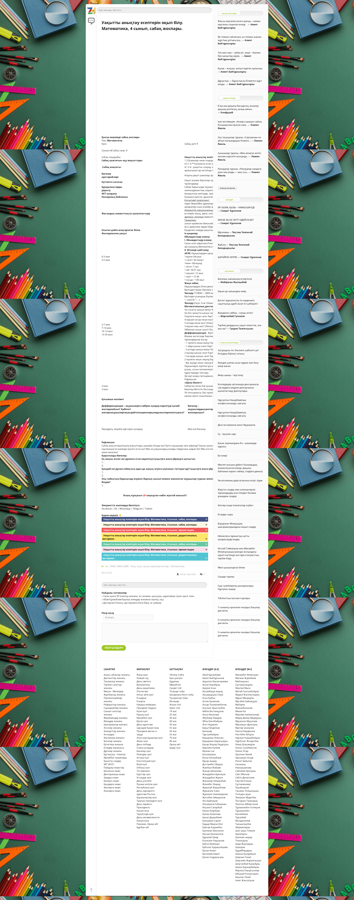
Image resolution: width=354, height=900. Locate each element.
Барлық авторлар (227, 188)
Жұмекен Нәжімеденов (215, 794)
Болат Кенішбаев (211, 757)
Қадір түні (175, 747)
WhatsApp (125, 508)
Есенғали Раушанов (213, 840)
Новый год (142, 678)
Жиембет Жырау (211, 784)
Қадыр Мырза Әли (212, 824)
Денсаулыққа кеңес (114, 774)
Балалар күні (144, 751)
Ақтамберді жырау (212, 691)
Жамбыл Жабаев (211, 767)
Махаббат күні (144, 717)
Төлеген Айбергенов (246, 804)
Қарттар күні (143, 774)
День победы (144, 744)
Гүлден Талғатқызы (241, 328)
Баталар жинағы (113, 741)
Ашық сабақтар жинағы (117, 674)
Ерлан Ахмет (209, 850)
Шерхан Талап (243, 857)
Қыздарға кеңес (112, 784)
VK (115, 508)
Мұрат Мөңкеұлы (244, 697)
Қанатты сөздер (112, 761)
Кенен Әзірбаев (211, 810)
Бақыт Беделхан (211, 727)
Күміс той (175, 707)
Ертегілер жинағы (113, 744)
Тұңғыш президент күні (149, 800)
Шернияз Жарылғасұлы (248, 860)
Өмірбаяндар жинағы (115, 717)
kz (107, 566)
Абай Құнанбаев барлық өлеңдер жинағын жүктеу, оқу (133, 599)
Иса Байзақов (210, 800)
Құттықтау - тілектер (115, 754)
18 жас (173, 711)
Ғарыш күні (143, 714)
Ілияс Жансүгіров (244, 880)
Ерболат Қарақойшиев (215, 847)
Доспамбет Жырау (212, 764)
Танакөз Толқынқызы (247, 790)
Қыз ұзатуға (176, 678)
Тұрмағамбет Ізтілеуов (247, 807)
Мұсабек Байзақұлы (246, 701)
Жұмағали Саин (211, 790)
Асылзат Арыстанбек (213, 707)
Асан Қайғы (208, 697)
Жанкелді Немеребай (214, 780)
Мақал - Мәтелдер (113, 691)
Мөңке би (240, 711)
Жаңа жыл (142, 674)
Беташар (174, 701)
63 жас (173, 734)
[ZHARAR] (91, 9)
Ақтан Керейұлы (211, 684)
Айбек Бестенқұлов (212, 711)
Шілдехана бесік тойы (182, 694)
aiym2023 (191, 574)
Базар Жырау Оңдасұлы (215, 744)
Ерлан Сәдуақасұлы (213, 857)
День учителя (144, 780)
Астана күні (143, 757)
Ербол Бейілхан (211, 843)
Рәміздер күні (144, 754)
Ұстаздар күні (144, 777)
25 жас (173, 714)
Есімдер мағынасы (114, 747)
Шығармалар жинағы (115, 724)
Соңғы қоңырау (145, 747)
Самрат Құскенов (231, 210)
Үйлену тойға (177, 674)
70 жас (173, 737)
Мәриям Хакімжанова (247, 714)
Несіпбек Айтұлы (244, 734)
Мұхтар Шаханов (244, 727)
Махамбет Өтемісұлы (246, 674)
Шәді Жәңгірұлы (244, 843)
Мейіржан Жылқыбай (234, 282)
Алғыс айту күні (145, 694)
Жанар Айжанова (212, 770)
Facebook (107, 508)
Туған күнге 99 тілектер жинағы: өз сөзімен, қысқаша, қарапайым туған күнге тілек (148, 596)
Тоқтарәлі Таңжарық (246, 800)
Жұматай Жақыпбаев (214, 787)
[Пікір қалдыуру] (91, 20)
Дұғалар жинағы (113, 751)
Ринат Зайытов (243, 761)
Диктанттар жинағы (114, 678)
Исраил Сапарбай (212, 807)
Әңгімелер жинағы (114, 737)
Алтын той (175, 704)
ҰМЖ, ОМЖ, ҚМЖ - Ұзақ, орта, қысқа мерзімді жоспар (139, 566)
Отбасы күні (143, 767)
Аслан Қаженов (210, 701)
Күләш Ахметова (211, 814)
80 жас (173, 741)
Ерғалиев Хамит (211, 853)
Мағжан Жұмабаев (245, 678)
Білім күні (142, 764)
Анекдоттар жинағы (114, 731)
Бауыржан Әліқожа (212, 737)
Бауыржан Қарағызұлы (215, 741)
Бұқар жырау (209, 761)
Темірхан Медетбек (245, 797)
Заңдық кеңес (111, 777)
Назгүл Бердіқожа (245, 731)
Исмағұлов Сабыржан (214, 804)
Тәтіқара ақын (243, 794)
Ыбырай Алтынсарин (246, 873)
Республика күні (145, 787)
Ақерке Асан (209, 688)
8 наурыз (142, 697)
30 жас (173, 717)
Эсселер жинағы (113, 727)
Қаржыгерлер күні (147, 797)
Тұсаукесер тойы (179, 697)
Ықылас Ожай (243, 877)
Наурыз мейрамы (146, 704)
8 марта (141, 701)
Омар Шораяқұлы (245, 744)
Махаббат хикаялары (115, 757)
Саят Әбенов (242, 774)
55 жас (173, 727)
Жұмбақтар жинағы (114, 694)
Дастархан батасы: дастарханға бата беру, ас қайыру (132, 602)
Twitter (149, 508)
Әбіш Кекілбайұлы (212, 721)
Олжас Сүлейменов (246, 747)
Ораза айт (175, 744)
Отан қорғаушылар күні (149, 737)
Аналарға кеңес (112, 790)
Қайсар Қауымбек (212, 827)
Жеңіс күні (142, 741)
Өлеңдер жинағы (113, 721)
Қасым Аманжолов (212, 833)
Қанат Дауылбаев (212, 817)
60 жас (173, 731)
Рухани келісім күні (147, 784)
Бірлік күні (142, 721)
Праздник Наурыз (146, 707)
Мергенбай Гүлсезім (233, 316)
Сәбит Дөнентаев (244, 777)
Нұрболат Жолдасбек (247, 741)
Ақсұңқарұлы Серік (212, 694)
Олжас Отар (241, 751)
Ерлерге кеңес (111, 780)
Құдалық (174, 681)
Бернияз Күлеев (211, 747)
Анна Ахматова (210, 714)
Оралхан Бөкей (243, 754)
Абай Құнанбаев (211, 674)
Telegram (138, 508)
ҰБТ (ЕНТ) (109, 764)
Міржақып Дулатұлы (246, 724)
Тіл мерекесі (143, 770)
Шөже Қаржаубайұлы (247, 867)
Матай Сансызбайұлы (247, 691)
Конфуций (227, 112)
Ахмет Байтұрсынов (213, 678)
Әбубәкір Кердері (212, 717)
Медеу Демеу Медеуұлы (248, 717)
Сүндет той (175, 688)
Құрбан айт (143, 827)
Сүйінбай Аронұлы (245, 770)
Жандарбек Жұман (212, 777)
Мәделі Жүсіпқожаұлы (247, 694)
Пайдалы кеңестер (114, 767)
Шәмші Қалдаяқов (245, 853)
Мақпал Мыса (242, 688)
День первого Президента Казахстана (144, 807)
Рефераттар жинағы (115, 704)
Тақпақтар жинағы (114, 681)
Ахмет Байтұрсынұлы (233, 71)
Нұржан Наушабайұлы (247, 737)
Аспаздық (109, 734)
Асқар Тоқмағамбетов (214, 704)
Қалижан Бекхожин (213, 830)
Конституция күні (146, 761)
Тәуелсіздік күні (145, 814)
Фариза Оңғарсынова (247, 870)
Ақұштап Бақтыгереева (215, 681)
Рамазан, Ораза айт (147, 824)
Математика (177, 566)
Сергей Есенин (243, 780)
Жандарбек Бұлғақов (213, 774)
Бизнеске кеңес (112, 770)
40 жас (173, 721)
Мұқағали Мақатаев (246, 721)
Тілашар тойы (177, 691)
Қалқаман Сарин (211, 820)
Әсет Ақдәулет (210, 724)
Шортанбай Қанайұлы (247, 863)
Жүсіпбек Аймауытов (213, 797)
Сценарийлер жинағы (116, 707)
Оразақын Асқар (244, 757)
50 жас (173, 724)
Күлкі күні (142, 711)
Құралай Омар (210, 837)
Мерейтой (175, 684)
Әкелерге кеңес (112, 787)
